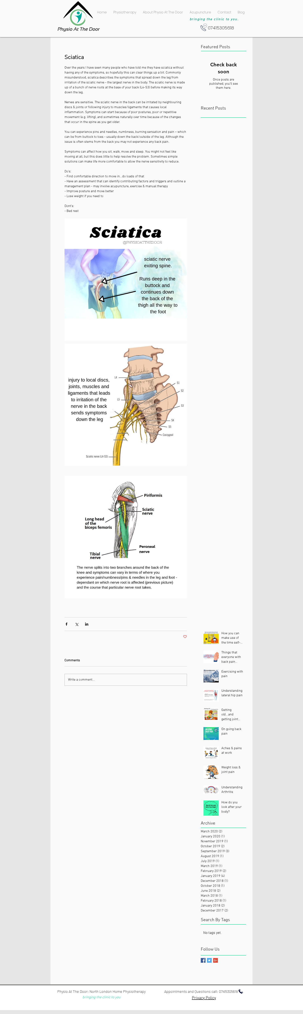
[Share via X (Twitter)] (77, 624)
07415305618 (228, 991)
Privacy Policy (204, 998)
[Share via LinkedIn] (87, 624)
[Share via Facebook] (66, 624)
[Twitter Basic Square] (209, 960)
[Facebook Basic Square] (203, 960)
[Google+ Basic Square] (215, 960)
